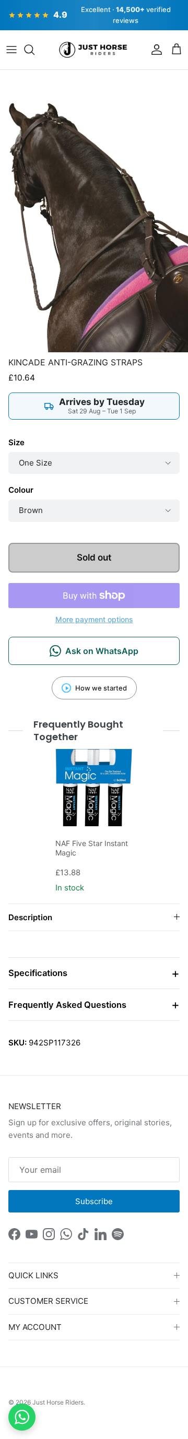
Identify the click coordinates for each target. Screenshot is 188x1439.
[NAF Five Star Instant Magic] (94, 787)
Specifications (37, 973)
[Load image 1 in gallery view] (94, 211)
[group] (94, 822)
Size (16, 442)
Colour (20, 490)
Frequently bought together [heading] (78, 730)
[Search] (34, 49)
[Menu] (11, 49)
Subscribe (94, 1201)
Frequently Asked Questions (67, 1005)
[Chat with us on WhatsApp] (22, 1417)
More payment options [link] (94, 619)
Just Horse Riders (58, 1402)
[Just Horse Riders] (94, 50)
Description (30, 917)
